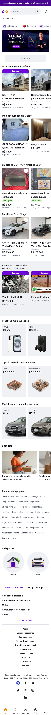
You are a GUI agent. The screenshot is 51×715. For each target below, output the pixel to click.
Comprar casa (27, 533)
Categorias (12, 26)
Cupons (47, 26)
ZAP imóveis (25, 662)
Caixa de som (29, 517)
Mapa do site (25, 649)
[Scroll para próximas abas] (46, 587)
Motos (5, 605)
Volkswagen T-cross (37, 496)
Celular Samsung (42, 512)
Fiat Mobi (6, 512)
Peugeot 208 (21, 496)
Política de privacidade (26, 641)
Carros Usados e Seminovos (16, 600)
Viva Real (25, 666)
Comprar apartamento (34, 528)
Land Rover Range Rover (29, 502)
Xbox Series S (7, 528)
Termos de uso (25, 637)
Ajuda (25, 629)
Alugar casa (40, 533)
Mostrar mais (27, 620)
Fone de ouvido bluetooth (37, 522)
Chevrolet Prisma (9, 507)
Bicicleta (19, 528)
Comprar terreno (9, 538)
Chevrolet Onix (8, 496)
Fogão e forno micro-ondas (13, 522)
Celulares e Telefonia (12, 596)
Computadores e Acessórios (16, 610)
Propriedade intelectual (25, 645)
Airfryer (5, 517)
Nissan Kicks (37, 507)
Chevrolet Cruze (18, 512)
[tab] (14, 587)
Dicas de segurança (25, 633)
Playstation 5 (16, 517)
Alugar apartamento (10, 533)
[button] (25, 11)
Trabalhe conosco (25, 653)
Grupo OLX (25, 658)
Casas (5, 614)
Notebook (41, 517)
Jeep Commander (9, 502)
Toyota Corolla (24, 507)
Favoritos (31, 26)
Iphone (30, 512)
